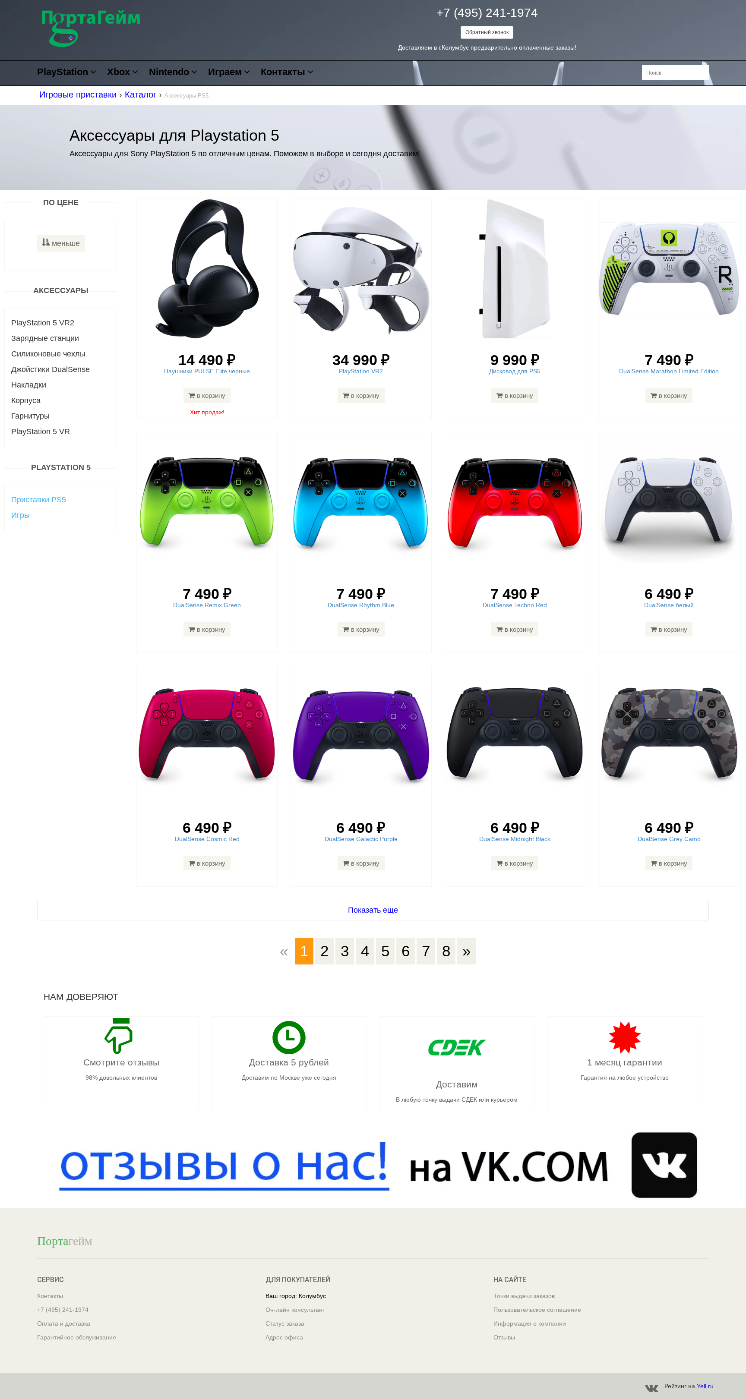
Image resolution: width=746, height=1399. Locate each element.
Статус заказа (285, 1323)
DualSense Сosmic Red (207, 838)
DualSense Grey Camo (669, 838)
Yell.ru (705, 1386)
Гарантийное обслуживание (76, 1337)
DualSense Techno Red (515, 605)
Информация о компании (529, 1323)
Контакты (283, 72)
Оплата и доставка (63, 1323)
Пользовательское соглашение (537, 1309)
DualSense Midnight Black (514, 838)
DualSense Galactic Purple (361, 838)
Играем (225, 72)
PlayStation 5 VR (40, 431)
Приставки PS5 (38, 499)
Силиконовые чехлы (48, 354)
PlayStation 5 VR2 (42, 322)
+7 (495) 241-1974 (487, 12)
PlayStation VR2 (361, 371)
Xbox (118, 72)
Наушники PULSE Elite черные (207, 371)
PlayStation (62, 72)
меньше (66, 243)
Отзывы (504, 1337)
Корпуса (26, 400)
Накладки (28, 385)
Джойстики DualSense (50, 369)
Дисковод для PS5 (515, 371)
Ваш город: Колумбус (296, 1295)
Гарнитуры (30, 416)
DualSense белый (669, 605)
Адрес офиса (284, 1337)
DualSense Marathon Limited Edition (669, 371)
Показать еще (373, 910)
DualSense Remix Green (207, 605)
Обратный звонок (487, 32)
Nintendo (169, 72)
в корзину (211, 395)
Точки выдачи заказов (524, 1295)
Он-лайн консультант (295, 1309)
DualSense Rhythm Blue (361, 605)
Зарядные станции (45, 338)
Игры (20, 515)
